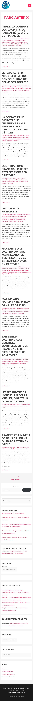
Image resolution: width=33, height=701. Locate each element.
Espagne (13, 42)
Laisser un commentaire (9, 38)
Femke (25, 42)
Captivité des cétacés (23, 38)
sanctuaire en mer (7, 90)
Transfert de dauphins (8, 45)
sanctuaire (28, 88)
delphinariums (6, 42)
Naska (23, 404)
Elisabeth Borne (6, 218)
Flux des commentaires (8, 674)
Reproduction (11, 139)
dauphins (19, 447)
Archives (4, 566)
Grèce (24, 447)
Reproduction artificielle (14, 272)
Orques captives (6, 361)
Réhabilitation (13, 88)
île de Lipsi (28, 87)
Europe (22, 87)
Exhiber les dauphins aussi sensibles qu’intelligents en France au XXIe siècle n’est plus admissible (15, 346)
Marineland (13, 137)
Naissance (5, 219)
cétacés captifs (24, 135)
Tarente (15, 90)
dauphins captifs (6, 359)
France (18, 180)
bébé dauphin (21, 214)
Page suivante (16, 480)
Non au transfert (12, 406)
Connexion (5, 669)
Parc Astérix (9, 44)
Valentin (9, 140)
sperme (4, 140)
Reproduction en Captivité (9, 313)
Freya (8, 137)
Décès (18, 178)
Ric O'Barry (21, 88)
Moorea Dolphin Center (8, 181)
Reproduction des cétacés (22, 139)
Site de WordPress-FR (8, 677)
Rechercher (16, 487)
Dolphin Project (14, 87)
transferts (9, 449)
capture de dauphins (7, 40)
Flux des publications (8, 671)
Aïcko (18, 135)
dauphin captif (13, 216)
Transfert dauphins (23, 44)
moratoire (22, 218)
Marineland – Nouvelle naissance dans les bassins (16, 302)
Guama (4, 44)
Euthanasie (19, 42)
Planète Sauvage (20, 219)
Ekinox (19, 404)
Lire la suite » (5, 66)
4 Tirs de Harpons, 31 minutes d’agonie (13, 513)
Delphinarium (21, 40)
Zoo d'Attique (17, 449)
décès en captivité (17, 359)
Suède (15, 44)
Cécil (15, 40)
